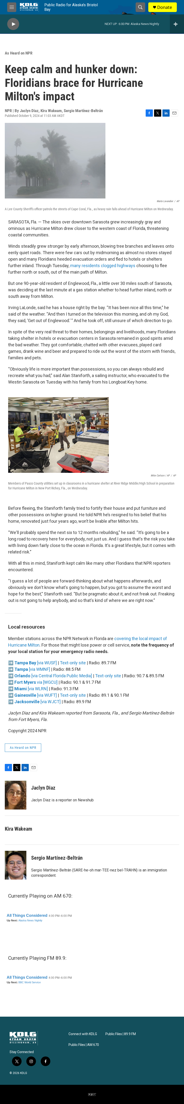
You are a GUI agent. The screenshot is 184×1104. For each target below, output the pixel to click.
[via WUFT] (35, 695)
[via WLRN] (31, 688)
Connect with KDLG (83, 1034)
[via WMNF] (32, 669)
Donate (164, 7)
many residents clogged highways (103, 265)
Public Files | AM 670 (84, 1045)
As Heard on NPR (18, 53)
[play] (13, 24)
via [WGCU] (36, 682)
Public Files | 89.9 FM (120, 1034)
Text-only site (73, 662)
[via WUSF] (35, 662)
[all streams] (177, 24)
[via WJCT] (37, 701)
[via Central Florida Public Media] (53, 675)
